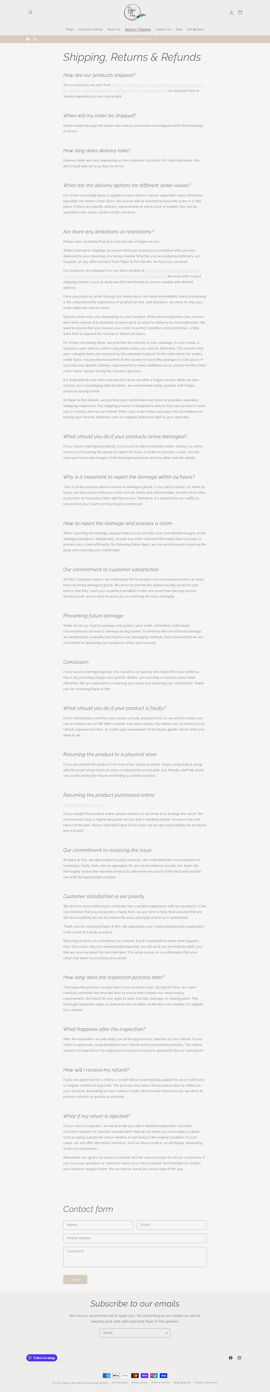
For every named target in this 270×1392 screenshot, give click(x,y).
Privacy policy (139, 1382)
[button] (30, 12)
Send (75, 1279)
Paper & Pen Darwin (73, 1383)
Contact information (206, 1382)
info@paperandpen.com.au (84, 805)
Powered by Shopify (96, 1383)
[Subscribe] (166, 1333)
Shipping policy (182, 1382)
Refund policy (120, 1382)
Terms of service (160, 1382)
